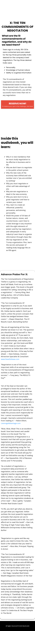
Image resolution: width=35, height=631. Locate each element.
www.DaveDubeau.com (10, 359)
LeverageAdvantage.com (11, 423)
